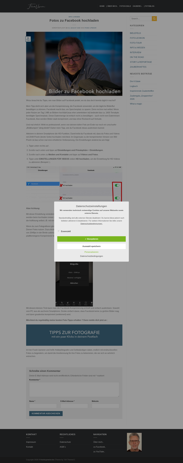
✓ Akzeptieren (91, 239)
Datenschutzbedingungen (91, 256)
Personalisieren (91, 252)
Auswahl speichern (91, 246)
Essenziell (66, 231)
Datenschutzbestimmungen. (92, 223)
